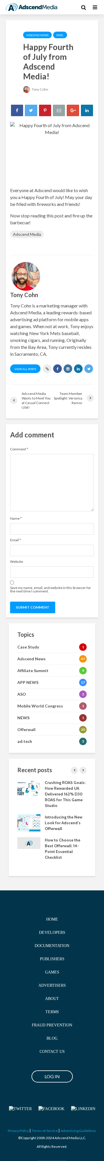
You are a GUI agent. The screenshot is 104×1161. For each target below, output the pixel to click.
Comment (19, 449)
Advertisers (52, 985)
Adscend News (37, 35)
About (52, 998)
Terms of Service (45, 1131)
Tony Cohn (39, 89)
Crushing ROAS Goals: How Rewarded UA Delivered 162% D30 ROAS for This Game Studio (65, 794)
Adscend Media (27, 234)
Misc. (60, 35)
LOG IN (52, 1076)
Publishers (52, 959)
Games (52, 972)
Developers (52, 932)
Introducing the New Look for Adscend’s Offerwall (63, 822)
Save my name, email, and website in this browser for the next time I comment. (50, 589)
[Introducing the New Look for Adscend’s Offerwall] (28, 822)
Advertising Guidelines (78, 1131)
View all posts (25, 369)
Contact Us (52, 1051)
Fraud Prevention (52, 1025)
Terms (52, 1012)
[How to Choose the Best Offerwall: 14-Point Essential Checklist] (28, 842)
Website (16, 561)
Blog (52, 1038)
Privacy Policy (18, 1131)
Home (52, 919)
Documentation (52, 946)
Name (16, 518)
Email (15, 540)
